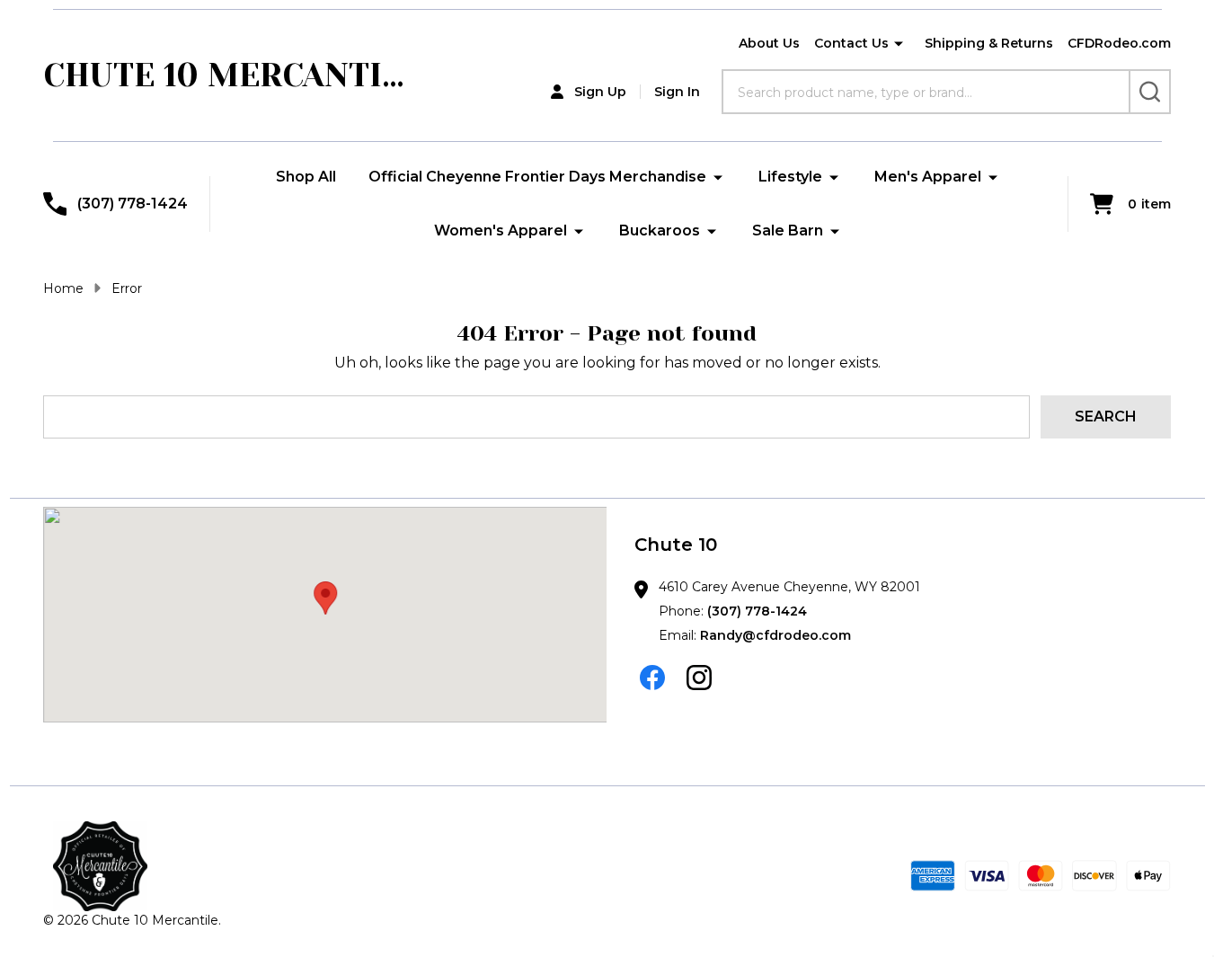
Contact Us (851, 43)
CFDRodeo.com (1119, 43)
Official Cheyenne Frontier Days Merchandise (537, 176)
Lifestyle (790, 176)
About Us (769, 43)
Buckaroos (659, 230)
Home (63, 288)
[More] (898, 44)
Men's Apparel (927, 176)
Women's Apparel (500, 230)
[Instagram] (699, 678)
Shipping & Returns (989, 43)
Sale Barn (787, 230)
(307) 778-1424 (757, 611)
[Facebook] (652, 678)
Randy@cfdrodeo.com (775, 635)
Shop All (306, 176)
